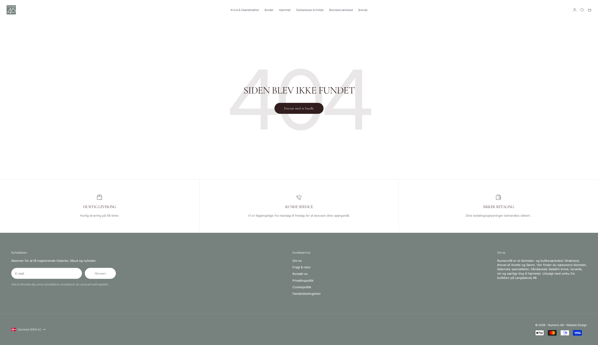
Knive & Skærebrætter (245, 10)
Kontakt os (300, 274)
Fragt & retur (301, 267)
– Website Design (575, 325)
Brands (362, 10)
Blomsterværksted (341, 10)
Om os (297, 260)
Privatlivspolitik (302, 280)
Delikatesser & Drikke (310, 10)
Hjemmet (285, 10)
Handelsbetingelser (306, 293)
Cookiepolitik (301, 287)
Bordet (269, 10)
